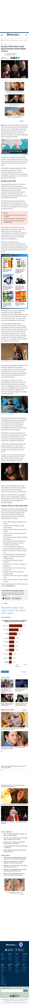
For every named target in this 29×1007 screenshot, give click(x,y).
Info (2, 974)
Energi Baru (3, 967)
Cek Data (10, 970)
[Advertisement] (14, 923)
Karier (16, 999)
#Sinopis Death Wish (6, 607)
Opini (16, 968)
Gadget (16, 960)
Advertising (12, 999)
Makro (9, 955)
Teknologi (17, 962)
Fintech (16, 958)
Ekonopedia (25, 953)
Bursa (9, 958)
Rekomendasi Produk (7, 255)
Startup (16, 959)
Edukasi (21, 40)
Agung (5, 603)
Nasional (2, 955)
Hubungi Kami (21, 1000)
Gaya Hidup (26, 40)
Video (24, 964)
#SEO (17, 610)
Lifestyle (5, 44)
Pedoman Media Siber (23, 999)
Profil (24, 958)
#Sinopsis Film (16, 607)
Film (2, 125)
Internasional (3, 958)
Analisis (9, 968)
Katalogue (25, 968)
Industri (2, 956)
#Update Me (10, 613)
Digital (16, 953)
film (10, 586)
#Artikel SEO (22, 610)
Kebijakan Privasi (9, 1000)
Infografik (10, 967)
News (24, 965)
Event (2, 982)
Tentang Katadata (4, 999)
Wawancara (17, 970)
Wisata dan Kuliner (14, 40)
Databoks (3, 981)
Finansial (10, 953)
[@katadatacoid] (18, 995)
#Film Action (4, 610)
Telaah (16, 967)
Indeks (2, 976)
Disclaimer (16, 1000)
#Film (22, 607)
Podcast (24, 971)
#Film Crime (11, 610)
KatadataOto (3, 984)
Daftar (25, 990)
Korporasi (10, 959)
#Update (4, 613)
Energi (2, 959)
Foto (23, 970)
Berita (2, 953)
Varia (10, 44)
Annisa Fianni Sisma (12, 53)
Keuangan (10, 956)
